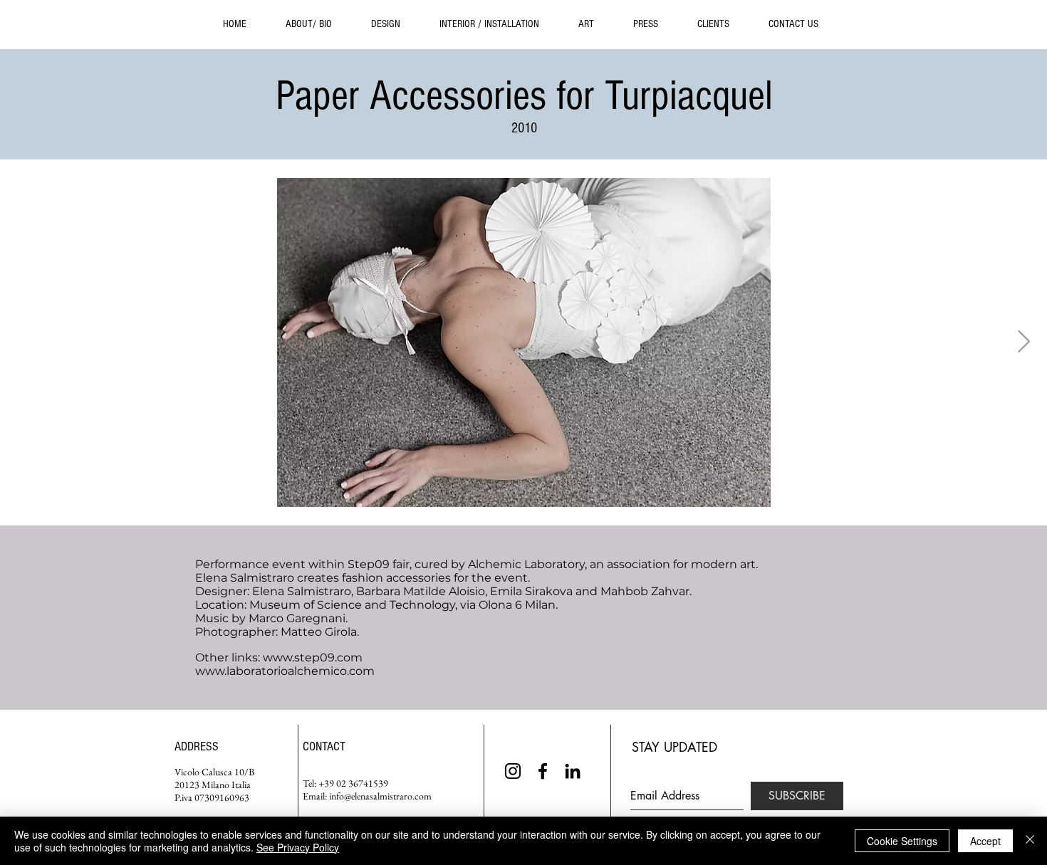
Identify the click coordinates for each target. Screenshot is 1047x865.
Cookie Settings (902, 841)
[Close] (1029, 841)
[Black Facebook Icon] (542, 771)
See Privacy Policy (297, 847)
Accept (985, 841)
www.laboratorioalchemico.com (285, 671)
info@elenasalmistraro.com (380, 796)
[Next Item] (1023, 342)
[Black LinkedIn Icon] (572, 771)
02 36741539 (362, 783)
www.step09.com (313, 657)
